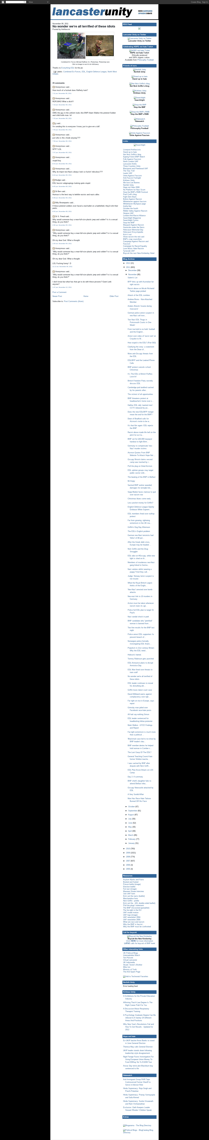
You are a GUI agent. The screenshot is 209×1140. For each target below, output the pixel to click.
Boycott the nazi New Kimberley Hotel (138, 253)
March (131, 835)
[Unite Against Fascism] (139, 133)
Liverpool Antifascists (132, 150)
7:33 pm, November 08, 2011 (62, 118)
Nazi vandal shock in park (138, 617)
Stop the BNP (128, 223)
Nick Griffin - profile (131, 901)
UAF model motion (130, 912)
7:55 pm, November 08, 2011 (62, 130)
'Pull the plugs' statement (133, 905)
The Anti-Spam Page (131, 972)
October (131, 806)
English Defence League (96, 72)
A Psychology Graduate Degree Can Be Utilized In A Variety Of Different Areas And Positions (139, 1018)
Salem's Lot (132, 278)
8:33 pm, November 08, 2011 (62, 163)
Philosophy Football (145, 60)
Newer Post (57, 296)
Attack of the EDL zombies (139, 295)
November (132, 274)
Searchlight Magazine (132, 218)
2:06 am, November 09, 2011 (62, 225)
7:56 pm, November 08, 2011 (62, 141)
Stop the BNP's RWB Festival (135, 192)
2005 (128, 869)
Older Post (114, 296)
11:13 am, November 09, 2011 (62, 266)
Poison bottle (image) (132, 884)
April (130, 831)
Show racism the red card (133, 237)
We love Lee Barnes (131, 183)
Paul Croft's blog (130, 194)
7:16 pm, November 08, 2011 (62, 105)
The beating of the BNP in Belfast (141, 477)
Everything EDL (67, 68)
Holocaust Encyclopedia (133, 232)
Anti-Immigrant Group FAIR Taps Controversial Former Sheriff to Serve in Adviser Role (137, 1082)
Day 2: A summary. (135, 777)
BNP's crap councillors (132, 239)
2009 (128, 853)
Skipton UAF (128, 213)
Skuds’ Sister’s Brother (132, 965)
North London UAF (130, 161)
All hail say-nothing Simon (138, 714)
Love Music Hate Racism (133, 248)
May (130, 827)
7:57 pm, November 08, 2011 (62, 152)
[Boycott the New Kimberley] (139, 936)
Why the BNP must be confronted (137, 927)
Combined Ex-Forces (72, 72)
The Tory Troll (128, 171)
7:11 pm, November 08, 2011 (62, 93)
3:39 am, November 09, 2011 (62, 243)
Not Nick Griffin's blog (132, 154)
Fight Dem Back (129, 197)
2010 (128, 849)
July (130, 819)
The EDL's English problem (139, 531)
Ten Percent (128, 958)
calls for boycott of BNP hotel (139, 943)
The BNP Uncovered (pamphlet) (136, 908)
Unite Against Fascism (132, 176)
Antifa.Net (127, 206)
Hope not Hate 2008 (131, 187)
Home (85, 296)
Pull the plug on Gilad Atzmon (140, 466)
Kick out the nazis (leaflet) (134, 896)
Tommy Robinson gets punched (141, 659)
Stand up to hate (130, 152)
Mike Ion (126, 967)
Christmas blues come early (139, 499)
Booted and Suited (130, 882)
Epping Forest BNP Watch (134, 157)
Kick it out (127, 234)
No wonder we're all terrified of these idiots (83, 26)
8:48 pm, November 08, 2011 (62, 198)
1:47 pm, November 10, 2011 (62, 287)
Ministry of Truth (130, 969)
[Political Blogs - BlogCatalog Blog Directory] (139, 1132)
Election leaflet (129, 887)
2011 (128, 267)
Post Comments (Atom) (73, 301)
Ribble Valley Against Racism (135, 211)
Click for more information (139, 941)
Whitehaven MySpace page (134, 204)
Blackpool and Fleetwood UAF (135, 168)
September (133, 811)
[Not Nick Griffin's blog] (139, 84)
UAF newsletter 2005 (131, 920)
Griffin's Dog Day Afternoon (139, 527)
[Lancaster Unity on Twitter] (139, 38)
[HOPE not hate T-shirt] (139, 50)
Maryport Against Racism (133, 225)
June (130, 823)
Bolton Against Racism (132, 199)
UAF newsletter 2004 (131, 917)
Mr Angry (131, 481)
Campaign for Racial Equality (135, 246)
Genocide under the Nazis (133, 227)
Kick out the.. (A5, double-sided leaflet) (139, 903)
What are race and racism (133, 922)
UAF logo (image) (130, 915)
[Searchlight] (139, 98)
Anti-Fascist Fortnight (132, 178)
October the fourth (130, 208)
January (131, 843)
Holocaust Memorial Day (133, 230)
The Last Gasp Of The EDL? (139, 752)
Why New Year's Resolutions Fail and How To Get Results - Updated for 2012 (138, 1027)
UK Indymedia (129, 962)
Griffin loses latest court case (140, 690)
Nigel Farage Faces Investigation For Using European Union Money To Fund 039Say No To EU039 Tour (138, 1059)
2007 (128, 861)
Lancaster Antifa (129, 164)
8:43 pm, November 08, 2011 (62, 175)
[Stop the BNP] (139, 105)
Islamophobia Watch (131, 955)
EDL (83, 72)
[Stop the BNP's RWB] (139, 112)
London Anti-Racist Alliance (134, 215)
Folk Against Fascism (132, 159)
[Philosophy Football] (139, 126)
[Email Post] (54, 72)
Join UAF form (129, 894)
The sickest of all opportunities (140, 394)
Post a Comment (59, 292)
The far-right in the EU (132, 910)
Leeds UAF (127, 173)
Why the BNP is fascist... (133, 924)
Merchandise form (130, 898)
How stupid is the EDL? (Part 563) (142, 343)
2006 (128, 865)
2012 (128, 263)
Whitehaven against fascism (134, 201)
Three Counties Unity (131, 166)
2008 (128, 857)
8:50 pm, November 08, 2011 (62, 211)
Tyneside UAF (129, 251)
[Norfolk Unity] (139, 69)
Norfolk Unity (128, 185)
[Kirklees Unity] (139, 91)
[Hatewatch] (139, 119)
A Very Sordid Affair (136, 794)
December (132, 270)
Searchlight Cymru (130, 220)
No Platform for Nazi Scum (134, 190)
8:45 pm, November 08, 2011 (62, 186)
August (131, 815)
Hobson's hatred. (134, 655)
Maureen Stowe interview (133, 891)
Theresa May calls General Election (138, 1047)
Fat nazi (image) (129, 889)
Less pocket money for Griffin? (140, 503)
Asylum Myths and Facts (133, 880)
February (132, 839)
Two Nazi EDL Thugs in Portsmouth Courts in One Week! (139, 322)
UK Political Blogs (130, 953)
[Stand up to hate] (139, 76)
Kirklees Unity (129, 180)
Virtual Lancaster (130, 960)
